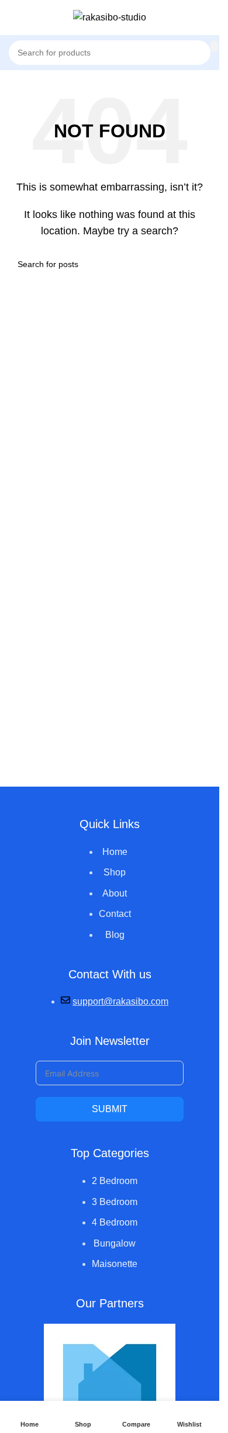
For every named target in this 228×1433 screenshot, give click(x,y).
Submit (109, 1109)
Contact (115, 914)
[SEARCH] (214, 46)
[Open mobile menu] (13, 17)
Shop (114, 872)
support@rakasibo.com (120, 1001)
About (114, 893)
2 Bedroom (114, 1181)
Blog (115, 935)
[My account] (205, 17)
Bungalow (115, 1243)
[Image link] (109, 1388)
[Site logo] (109, 17)
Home (114, 852)
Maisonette (114, 1264)
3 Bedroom (114, 1202)
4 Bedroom (114, 1222)
